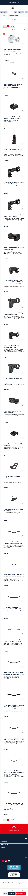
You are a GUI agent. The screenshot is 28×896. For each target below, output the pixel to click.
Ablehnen (5, 893)
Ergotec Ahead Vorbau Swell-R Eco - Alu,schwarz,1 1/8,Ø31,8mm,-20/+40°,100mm (13, 379)
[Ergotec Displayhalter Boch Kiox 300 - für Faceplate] (14, 433)
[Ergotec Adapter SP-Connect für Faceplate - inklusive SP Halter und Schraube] (14, 106)
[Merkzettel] (19, 12)
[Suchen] (15, 12)
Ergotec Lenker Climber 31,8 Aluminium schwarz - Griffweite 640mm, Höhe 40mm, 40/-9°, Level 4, (14, 542)
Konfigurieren (11, 893)
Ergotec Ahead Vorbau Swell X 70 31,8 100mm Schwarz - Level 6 (13, 346)
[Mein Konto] (22, 12)
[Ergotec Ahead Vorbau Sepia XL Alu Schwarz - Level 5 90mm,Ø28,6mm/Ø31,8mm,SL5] (14, 270)
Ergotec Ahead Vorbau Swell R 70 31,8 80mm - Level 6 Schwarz (13, 314)
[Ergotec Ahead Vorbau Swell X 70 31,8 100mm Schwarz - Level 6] (14, 335)
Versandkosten (22, 882)
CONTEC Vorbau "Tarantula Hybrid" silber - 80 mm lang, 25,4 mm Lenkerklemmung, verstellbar (13, 50)
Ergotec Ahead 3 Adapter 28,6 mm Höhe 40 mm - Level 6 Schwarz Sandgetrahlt (13, 150)
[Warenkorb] (26, 12)
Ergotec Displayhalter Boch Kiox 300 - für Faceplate (13, 444)
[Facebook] (2, 860)
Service (3, 850)
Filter (15, 19)
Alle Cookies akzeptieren (20, 893)
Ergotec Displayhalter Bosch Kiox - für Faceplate (13, 477)
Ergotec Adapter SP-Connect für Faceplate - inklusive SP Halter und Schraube (12, 117)
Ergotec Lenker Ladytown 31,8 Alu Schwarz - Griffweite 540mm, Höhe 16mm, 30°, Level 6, (13, 608)
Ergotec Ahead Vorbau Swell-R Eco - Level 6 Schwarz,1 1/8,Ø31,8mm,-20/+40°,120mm (13, 412)
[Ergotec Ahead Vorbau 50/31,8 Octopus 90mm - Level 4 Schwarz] (14, 171)
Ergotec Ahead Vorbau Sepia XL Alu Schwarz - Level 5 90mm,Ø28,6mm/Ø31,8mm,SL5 (13, 281)
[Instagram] (5, 860)
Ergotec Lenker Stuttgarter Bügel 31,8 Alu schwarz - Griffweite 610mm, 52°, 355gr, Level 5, (13, 804)
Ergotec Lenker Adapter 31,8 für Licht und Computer (13, 510)
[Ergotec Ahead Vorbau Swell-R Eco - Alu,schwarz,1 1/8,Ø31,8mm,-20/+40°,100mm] (14, 368)
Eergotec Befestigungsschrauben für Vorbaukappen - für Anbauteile (13, 85)
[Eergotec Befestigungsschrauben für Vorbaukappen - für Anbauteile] (14, 73)
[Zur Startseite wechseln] (14, 8)
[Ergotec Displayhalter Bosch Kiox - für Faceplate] (14, 466)
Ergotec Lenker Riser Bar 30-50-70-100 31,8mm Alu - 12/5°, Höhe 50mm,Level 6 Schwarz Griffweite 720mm (14, 706)
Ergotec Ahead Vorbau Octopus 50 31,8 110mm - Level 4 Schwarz (14, 216)
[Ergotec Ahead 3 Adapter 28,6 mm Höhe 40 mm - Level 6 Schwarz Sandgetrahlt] (14, 139)
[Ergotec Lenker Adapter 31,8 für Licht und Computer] (14, 498)
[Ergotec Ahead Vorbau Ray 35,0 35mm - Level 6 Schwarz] (14, 237)
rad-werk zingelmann (5, 853)
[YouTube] (9, 860)
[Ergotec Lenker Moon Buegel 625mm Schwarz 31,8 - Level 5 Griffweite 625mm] (14, 629)
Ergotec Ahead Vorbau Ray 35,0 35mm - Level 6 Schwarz (14, 248)
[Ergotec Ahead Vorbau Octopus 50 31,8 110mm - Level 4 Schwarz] (14, 204)
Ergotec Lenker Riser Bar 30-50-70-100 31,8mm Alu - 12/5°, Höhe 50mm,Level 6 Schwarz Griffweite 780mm (14, 739)
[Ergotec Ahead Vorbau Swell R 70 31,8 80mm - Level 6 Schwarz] (14, 302)
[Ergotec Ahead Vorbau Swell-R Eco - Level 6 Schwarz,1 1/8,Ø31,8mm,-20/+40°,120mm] (14, 400)
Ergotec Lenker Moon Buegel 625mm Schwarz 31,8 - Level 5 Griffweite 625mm (13, 640)
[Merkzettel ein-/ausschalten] (22, 43)
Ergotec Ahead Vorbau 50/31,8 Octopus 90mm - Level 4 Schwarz (14, 183)
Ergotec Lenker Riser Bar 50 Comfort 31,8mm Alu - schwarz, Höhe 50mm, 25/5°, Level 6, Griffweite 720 (13, 771)
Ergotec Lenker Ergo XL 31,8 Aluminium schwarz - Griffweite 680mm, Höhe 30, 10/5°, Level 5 (14, 575)
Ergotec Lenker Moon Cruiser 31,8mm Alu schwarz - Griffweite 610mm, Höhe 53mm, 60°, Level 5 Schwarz (14, 673)
